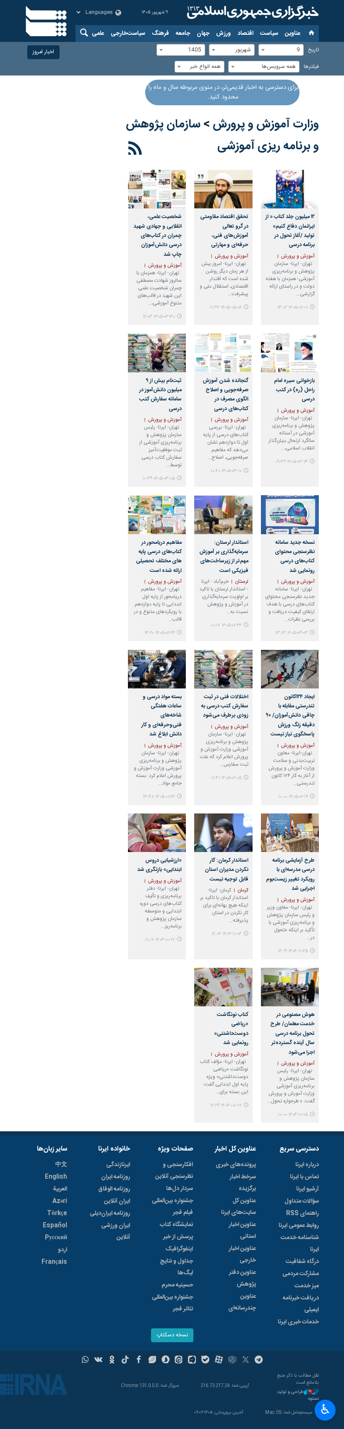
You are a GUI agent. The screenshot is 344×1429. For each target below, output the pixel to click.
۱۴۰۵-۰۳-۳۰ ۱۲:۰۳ (159, 317)
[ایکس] (245, 1360)
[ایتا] (179, 1360)
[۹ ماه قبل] (223, 987)
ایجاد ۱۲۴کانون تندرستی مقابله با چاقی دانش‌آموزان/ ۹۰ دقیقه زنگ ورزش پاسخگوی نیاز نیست (290, 716)
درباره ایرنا (307, 1165)
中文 (61, 1165)
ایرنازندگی (118, 1165)
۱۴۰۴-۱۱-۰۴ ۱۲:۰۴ (226, 934)
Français (54, 1262)
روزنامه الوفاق (114, 1189)
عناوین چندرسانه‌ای (242, 1302)
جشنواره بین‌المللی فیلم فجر (172, 1207)
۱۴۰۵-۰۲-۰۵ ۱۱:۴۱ (226, 778)
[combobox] (281, 50)
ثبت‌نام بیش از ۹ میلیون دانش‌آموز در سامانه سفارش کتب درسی (160, 395)
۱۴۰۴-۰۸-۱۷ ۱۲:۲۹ (226, 1105)
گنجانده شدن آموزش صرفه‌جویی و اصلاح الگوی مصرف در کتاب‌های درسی (225, 395)
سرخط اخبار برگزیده (242, 1183)
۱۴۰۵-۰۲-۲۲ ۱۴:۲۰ (159, 633)
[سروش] (165, 1360)
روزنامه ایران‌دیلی (110, 1213)
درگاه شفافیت (302, 1262)
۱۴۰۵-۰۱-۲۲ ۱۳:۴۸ (159, 797)
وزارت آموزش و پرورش (266, 124)
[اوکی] (111, 1360)
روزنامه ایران (115, 1177)
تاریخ (313, 50)
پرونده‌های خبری (236, 1165)
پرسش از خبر (178, 1237)
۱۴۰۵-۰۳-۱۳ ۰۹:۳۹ (291, 462)
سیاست (269, 34)
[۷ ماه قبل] (223, 832)
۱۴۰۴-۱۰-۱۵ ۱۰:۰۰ (293, 1115)
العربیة (60, 1189)
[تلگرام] (259, 1360)
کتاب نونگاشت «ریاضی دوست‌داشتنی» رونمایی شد (231, 1029)
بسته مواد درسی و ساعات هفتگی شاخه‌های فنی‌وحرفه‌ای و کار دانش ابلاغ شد (161, 716)
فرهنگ (160, 34)
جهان (203, 34)
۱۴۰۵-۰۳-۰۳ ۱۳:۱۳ (291, 633)
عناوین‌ (292, 34)
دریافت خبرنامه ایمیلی (301, 1304)
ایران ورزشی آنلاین (115, 1231)
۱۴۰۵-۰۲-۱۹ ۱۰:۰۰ (293, 797)
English (56, 1177)
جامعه (183, 34)
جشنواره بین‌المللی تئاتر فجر (172, 1303)
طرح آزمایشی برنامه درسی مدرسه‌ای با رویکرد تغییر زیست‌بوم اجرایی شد (290, 874)
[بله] (205, 1360)
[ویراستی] (152, 1360)
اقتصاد (245, 34)
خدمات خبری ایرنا (298, 1322)
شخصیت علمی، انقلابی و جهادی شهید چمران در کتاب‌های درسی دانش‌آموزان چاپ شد (157, 236)
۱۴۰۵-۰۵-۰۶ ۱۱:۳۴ (225, 308)
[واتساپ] (85, 1360)
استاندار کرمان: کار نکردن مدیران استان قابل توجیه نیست (226, 870)
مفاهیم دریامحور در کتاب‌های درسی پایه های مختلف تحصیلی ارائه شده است (159, 556)
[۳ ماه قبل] (223, 352)
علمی (98, 34)
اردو (62, 1250)
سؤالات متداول (301, 1201)
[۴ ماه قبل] (223, 669)
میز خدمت (306, 1286)
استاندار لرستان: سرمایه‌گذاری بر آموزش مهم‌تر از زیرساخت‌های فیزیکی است (223, 556)
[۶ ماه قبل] (290, 832)
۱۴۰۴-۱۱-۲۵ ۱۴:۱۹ (293, 951)
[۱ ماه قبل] (223, 189)
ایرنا (252, 12)
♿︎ (325, 1409)
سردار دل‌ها (179, 1189)
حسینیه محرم (177, 1285)
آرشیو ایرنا (307, 1189)
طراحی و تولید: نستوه (297, 1396)
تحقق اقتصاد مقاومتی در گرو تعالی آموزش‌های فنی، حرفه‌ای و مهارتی (224, 231)
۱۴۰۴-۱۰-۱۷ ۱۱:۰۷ (160, 940)
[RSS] (135, 150)
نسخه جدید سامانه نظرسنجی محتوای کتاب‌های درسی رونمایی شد (295, 556)
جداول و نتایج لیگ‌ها (176, 1267)
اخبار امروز (43, 52)
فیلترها (311, 66)
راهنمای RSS (302, 1213)
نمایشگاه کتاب (176, 1225)
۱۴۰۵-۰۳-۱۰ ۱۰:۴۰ (226, 471)
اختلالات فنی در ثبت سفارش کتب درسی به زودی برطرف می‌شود (224, 706)
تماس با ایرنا (304, 1177)
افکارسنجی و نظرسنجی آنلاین (174, 1171)
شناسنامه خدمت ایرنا (300, 1244)
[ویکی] (98, 1360)
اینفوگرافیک (179, 1249)
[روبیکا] (232, 1360)
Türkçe (57, 1213)
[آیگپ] (192, 1360)
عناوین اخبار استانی (242, 1231)
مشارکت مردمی (300, 1274)
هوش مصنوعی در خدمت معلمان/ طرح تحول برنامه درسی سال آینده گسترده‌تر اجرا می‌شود (292, 1034)
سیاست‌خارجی (128, 34)
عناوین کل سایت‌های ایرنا (238, 1207)
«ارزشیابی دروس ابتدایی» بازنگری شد (159, 865)
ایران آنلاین (117, 1201)
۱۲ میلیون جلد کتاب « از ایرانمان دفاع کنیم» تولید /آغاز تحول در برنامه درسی (290, 231)
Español (55, 1226)
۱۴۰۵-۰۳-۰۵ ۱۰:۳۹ (158, 479)
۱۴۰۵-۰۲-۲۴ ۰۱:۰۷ (226, 625)
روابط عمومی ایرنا (299, 1226)
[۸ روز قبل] (290, 189)
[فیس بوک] (138, 1360)
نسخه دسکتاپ (172, 1335)
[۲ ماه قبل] (157, 189)
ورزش (223, 34)
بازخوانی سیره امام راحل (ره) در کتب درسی (294, 390)
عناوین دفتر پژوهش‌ (242, 1278)
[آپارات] (218, 1360)
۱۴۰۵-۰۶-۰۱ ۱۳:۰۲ (292, 308)
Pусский (56, 1238)
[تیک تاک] (125, 1360)
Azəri (59, 1201)
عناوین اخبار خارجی (242, 1254)
